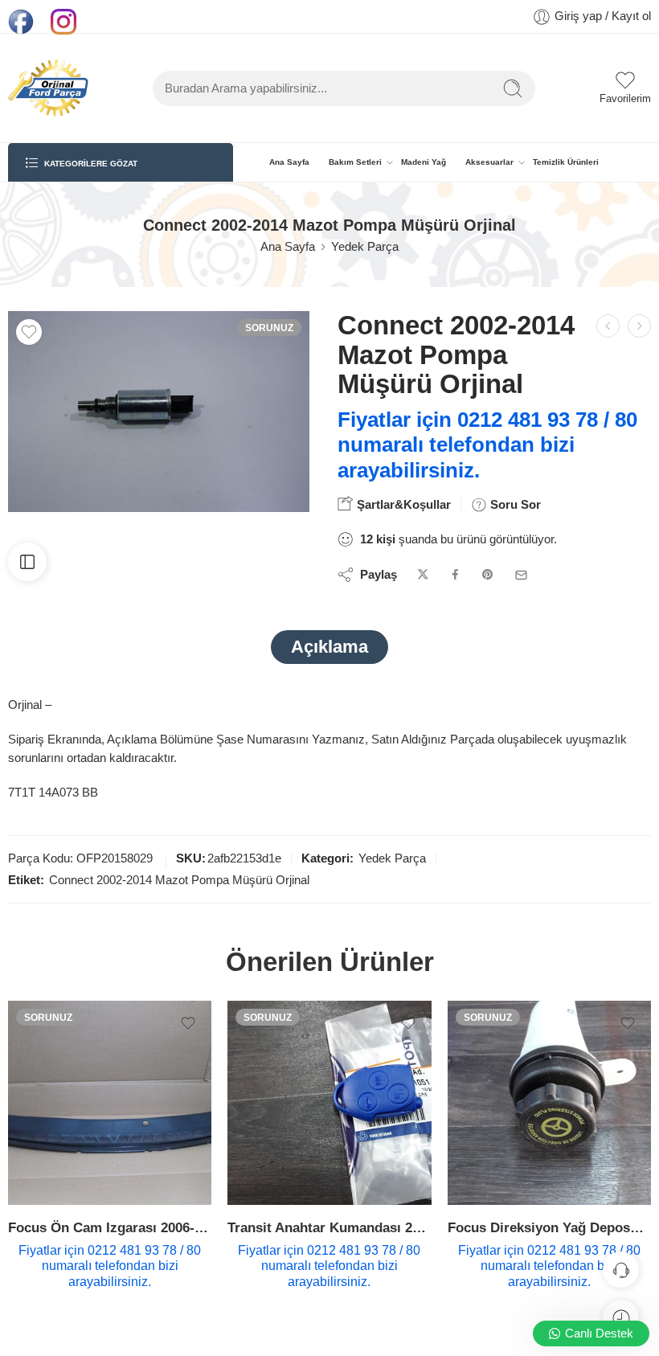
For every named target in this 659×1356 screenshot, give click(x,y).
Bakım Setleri (355, 162)
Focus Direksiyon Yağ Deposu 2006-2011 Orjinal (549, 1227)
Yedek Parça (365, 246)
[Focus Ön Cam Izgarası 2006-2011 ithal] (109, 1102)
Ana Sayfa (289, 162)
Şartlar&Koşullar (402, 504)
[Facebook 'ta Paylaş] (455, 575)
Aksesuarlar (489, 162)
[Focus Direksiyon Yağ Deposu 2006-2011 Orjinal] (549, 1102)
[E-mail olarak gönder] (521, 575)
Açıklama (329, 647)
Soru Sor (514, 504)
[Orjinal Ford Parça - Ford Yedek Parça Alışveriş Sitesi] (48, 88)
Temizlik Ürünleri (566, 162)
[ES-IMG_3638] (158, 411)
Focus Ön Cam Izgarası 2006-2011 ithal (109, 1227)
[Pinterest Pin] (487, 575)
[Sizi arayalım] (621, 1270)
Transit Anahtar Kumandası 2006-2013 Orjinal (329, 1227)
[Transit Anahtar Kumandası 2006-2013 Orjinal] (329, 1102)
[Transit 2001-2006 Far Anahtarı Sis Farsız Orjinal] (639, 326)
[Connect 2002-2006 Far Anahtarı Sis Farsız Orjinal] (608, 326)
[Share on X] (423, 575)
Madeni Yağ (423, 162)
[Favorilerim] (29, 332)
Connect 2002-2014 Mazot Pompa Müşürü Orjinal (179, 880)
